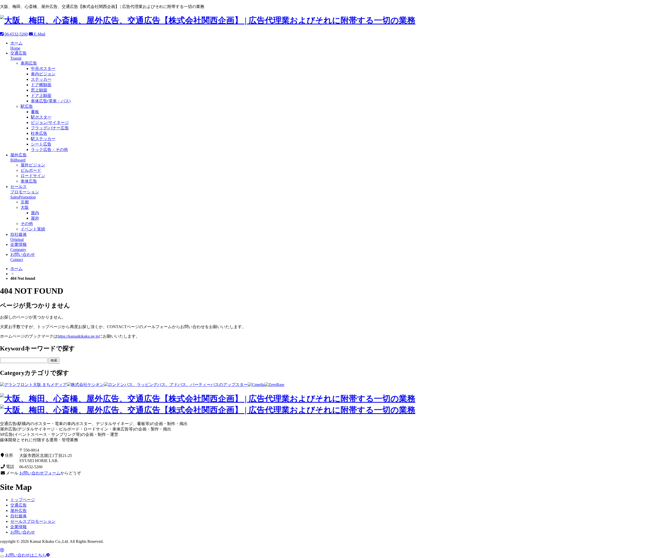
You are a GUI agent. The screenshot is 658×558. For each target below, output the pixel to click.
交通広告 (18, 505)
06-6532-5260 (16, 34)
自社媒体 (18, 516)
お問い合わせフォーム (39, 473)
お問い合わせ (22, 532)
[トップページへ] (207, 20)
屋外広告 (18, 510)
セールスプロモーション (33, 521)
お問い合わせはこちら (25, 555)
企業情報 (18, 527)
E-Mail (39, 34)
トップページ (22, 500)
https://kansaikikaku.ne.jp (78, 336)
